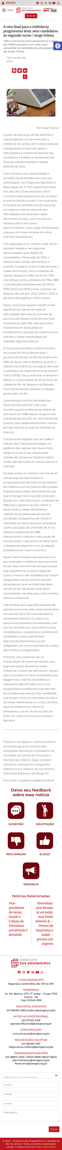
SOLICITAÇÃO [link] (45, 824)
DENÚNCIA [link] (31, 884)
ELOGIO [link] (45, 854)
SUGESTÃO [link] (16, 824)
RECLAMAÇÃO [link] (16, 854)
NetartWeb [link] (48, 1146)
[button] (14, 70)
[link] (57, 46)
